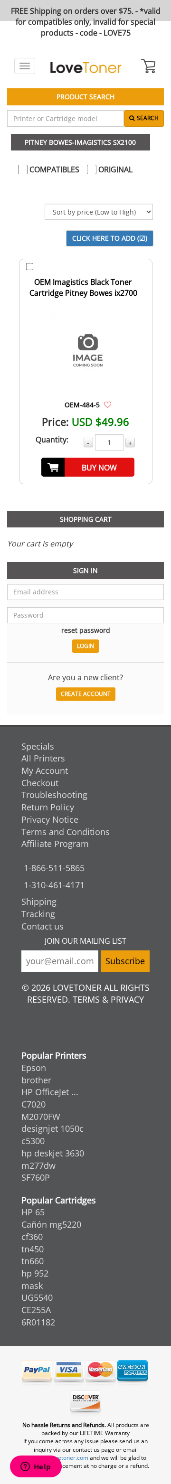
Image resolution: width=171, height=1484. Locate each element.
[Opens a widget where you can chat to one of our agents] (36, 1467)
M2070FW (40, 1116)
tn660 (32, 1261)
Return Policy (47, 807)
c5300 (33, 1140)
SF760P (35, 1177)
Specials (37, 746)
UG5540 (37, 1297)
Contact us (42, 926)
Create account (86, 694)
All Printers (43, 758)
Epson (33, 1067)
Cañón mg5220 (51, 1224)
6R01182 (38, 1322)
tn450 (32, 1249)
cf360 (32, 1236)
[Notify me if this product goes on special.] (107, 404)
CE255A (36, 1309)
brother (36, 1080)
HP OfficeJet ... (49, 1092)
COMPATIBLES (53, 169)
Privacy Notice (49, 819)
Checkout (39, 783)
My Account (44, 770)
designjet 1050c (52, 1128)
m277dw (38, 1165)
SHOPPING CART (86, 519)
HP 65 (33, 1212)
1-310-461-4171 (54, 885)
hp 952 (34, 1273)
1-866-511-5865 (54, 867)
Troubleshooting (54, 794)
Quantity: (52, 439)
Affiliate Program (55, 843)
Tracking (38, 914)
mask (32, 1285)
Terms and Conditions (65, 831)
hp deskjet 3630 (52, 1153)
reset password (85, 630)
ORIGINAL (114, 169)
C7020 (33, 1104)
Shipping (39, 901)
